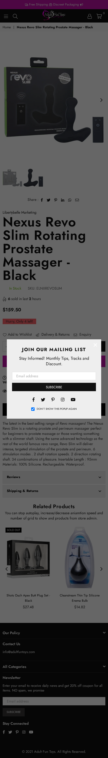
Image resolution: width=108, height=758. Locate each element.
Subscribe (54, 387)
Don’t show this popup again (57, 409)
